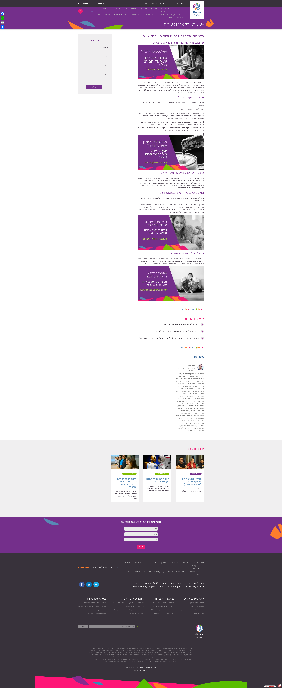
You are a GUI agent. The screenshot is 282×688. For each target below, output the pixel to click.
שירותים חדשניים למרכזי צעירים (163, 603)
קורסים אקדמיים (120, 14)
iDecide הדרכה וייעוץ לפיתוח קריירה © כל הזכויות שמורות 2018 (141, 667)
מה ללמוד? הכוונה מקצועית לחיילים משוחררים (128, 603)
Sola (135, 670)
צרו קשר (170, 17)
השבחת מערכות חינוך (196, 606)
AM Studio (143, 670)
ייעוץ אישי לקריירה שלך (136, 613)
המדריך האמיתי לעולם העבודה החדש (157, 480)
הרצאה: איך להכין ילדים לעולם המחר (93, 610)
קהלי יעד (143, 8)
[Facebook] (2, 13)
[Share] (2, 27)
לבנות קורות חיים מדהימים (135, 606)
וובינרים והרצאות (162, 14)
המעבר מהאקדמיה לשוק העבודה (163, 606)
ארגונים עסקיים (177, 14)
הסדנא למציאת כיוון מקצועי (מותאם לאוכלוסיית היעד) (191, 481)
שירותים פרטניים (104, 14)
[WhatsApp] (2, 18)
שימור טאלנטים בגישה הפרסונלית (192, 610)
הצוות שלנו (154, 8)
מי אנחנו (175, 8)
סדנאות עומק (134, 14)
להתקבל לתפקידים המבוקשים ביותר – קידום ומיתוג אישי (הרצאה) (127, 483)
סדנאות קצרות (147, 14)
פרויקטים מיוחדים (198, 613)
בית (182, 8)
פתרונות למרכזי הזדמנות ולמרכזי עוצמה (92, 606)
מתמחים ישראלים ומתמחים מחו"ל (162, 610)
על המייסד (165, 8)
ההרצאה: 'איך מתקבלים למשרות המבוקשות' (129, 610)
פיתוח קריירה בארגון (197, 603)
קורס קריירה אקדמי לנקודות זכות (163, 613)
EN (92, 11)
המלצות (180, 17)
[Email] (2, 22)
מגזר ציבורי (117, 8)
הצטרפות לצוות (131, 8)
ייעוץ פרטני (105, 8)
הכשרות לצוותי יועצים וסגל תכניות (94, 613)
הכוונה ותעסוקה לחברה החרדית (95, 603)
